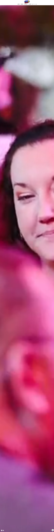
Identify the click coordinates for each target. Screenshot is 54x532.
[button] (2, 530)
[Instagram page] (35, 4)
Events (30, 4)
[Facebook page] (33, 4)
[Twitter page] (32, 4)
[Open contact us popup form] (53, 530)
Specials (25, 4)
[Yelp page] (36, 4)
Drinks (22, 4)
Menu (19, 4)
